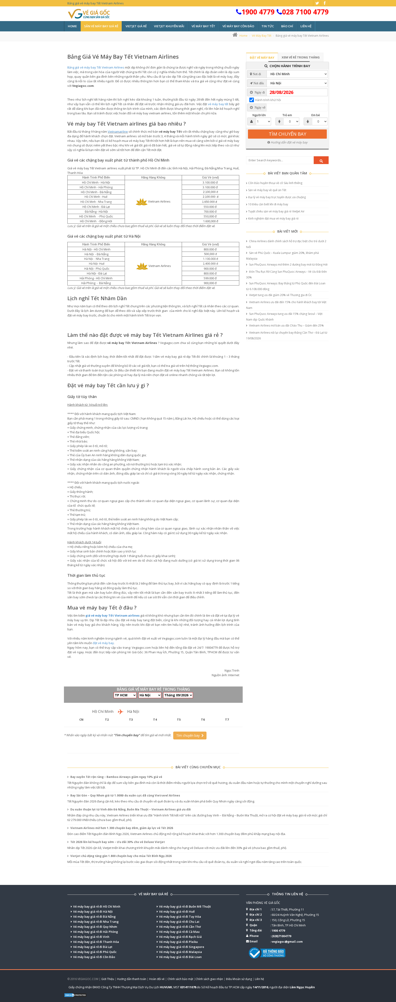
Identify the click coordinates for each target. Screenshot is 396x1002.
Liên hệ (305, 26)
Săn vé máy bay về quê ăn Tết (267, 190)
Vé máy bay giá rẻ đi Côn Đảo (94, 957)
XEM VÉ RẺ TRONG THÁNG (301, 57)
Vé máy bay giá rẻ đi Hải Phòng (95, 932)
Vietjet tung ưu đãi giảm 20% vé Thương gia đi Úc (280, 295)
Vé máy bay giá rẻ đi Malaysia (180, 952)
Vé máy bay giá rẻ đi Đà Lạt (92, 947)
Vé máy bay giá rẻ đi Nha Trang (96, 922)
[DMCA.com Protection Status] (75, 995)
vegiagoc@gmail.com (287, 942)
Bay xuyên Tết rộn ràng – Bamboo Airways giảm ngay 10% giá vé (116, 777)
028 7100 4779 (305, 11)
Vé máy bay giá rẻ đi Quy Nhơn (95, 927)
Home (72, 26)
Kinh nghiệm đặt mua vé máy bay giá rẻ (273, 218)
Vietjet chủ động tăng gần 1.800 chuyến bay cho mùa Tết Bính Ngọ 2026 (121, 856)
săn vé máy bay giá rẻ (101, 26)
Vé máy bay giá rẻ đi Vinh (91, 937)
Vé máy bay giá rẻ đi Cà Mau (179, 932)
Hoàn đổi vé (157, 979)
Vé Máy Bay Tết (261, 36)
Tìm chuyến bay (188, 735)
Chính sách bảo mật (180, 979)
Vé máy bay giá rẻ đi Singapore (181, 947)
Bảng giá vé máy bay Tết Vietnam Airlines (123, 56)
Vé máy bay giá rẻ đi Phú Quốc (95, 952)
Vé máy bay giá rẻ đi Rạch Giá (180, 937)
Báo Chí (287, 26)
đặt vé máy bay (103, 643)
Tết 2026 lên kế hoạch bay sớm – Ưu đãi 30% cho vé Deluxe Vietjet (117, 842)
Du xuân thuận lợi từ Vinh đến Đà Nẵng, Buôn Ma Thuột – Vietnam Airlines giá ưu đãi (130, 809)
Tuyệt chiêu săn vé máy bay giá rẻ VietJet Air (276, 211)
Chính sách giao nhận (209, 979)
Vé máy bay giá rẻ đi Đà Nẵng (94, 916)
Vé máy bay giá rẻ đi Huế (177, 911)
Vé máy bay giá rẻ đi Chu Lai (179, 922)
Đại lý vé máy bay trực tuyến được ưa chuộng (277, 197)
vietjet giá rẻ (136, 26)
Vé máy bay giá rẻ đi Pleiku (178, 942)
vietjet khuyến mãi (169, 26)
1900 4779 (258, 11)
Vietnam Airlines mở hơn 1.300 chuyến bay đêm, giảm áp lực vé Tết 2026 (121, 828)
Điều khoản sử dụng (239, 979)
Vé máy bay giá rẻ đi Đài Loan (180, 957)
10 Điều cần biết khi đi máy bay (268, 204)
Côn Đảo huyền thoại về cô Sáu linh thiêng (275, 183)
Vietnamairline (118, 131)
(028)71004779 (281, 936)
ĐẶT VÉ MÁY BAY (262, 57)
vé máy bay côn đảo (238, 26)
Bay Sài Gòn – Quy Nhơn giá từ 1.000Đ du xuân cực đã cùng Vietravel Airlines (125, 795)
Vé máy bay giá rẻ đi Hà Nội (93, 911)
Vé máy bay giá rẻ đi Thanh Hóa (96, 942)
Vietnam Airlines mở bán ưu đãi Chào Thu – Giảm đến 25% (286, 325)
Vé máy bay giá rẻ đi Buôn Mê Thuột (185, 906)
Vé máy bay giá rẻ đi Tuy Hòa (180, 916)
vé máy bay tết (203, 26)
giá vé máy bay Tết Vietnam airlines (112, 615)
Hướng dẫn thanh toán (131, 979)
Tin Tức (267, 26)
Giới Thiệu (107, 979)
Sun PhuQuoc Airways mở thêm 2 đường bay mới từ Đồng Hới (287, 264)
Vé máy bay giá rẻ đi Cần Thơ (180, 927)
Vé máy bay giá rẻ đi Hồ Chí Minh (96, 906)
